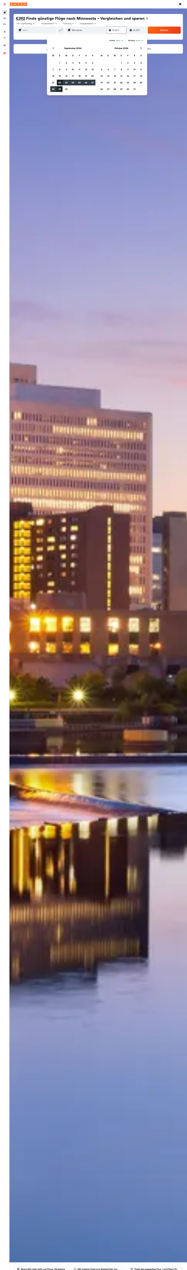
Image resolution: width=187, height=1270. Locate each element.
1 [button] (59, 62)
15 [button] (60, 76)
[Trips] (4, 45)
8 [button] (59, 69)
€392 (20, 18)
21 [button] (53, 82)
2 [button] (66, 62)
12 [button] (86, 69)
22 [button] (59, 82)
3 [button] (73, 62)
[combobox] (26, 23)
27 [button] (92, 82)
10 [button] (73, 69)
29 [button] (59, 89)
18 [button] (79, 76)
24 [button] (73, 82)
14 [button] (53, 76)
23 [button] (66, 82)
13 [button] (93, 69)
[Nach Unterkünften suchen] (4, 18)
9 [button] (66, 69)
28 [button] (53, 89)
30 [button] (66, 89)
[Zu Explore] (4, 32)
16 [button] (66, 76)
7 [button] (53, 69)
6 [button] (92, 62)
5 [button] (86, 62)
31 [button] (134, 89)
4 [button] (79, 62)
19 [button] (86, 76)
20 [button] (92, 76)
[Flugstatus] (4, 37)
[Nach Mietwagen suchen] (4, 24)
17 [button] (73, 76)
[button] (5, 4)
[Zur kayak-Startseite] (18, 4)
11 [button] (79, 69)
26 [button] (86, 82)
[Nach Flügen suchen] (4, 12)
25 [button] (79, 82)
